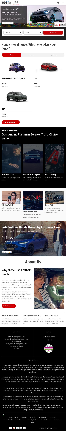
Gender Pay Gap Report (33, 420)
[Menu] (63, 2)
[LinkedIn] (51, 340)
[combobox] (13, 33)
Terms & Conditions (13, 417)
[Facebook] (45, 340)
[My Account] (58, 2)
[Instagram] (48, 340)
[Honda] (16, 2)
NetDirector (42, 428)
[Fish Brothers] (6, 2)
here (37, 401)
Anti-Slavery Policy (43, 417)
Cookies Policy (33, 417)
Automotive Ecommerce (52, 428)
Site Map (32, 422)
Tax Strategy (52, 417)
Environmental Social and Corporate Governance (14, 420)
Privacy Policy (24, 417)
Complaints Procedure (46, 420)
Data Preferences (57, 420)
